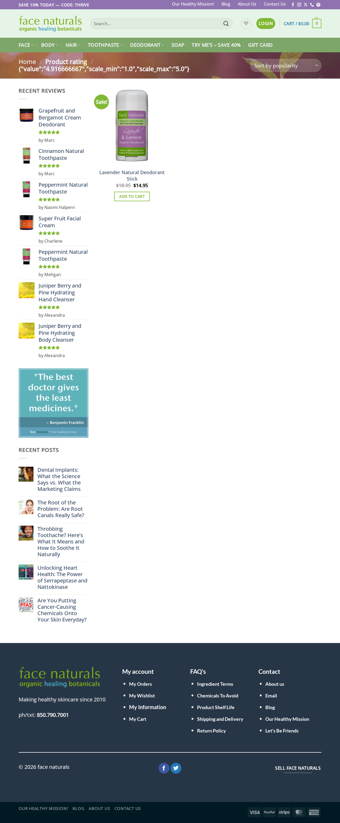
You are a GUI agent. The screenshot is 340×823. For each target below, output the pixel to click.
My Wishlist (142, 695)
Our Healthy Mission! (193, 4)
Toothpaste (103, 45)
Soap (178, 45)
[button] (265, 23)
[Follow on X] (306, 5)
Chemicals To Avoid (217, 695)
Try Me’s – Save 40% (216, 45)
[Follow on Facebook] (293, 5)
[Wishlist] (246, 23)
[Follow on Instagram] (299, 5)
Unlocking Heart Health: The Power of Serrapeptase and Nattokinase (62, 577)
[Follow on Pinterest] (318, 5)
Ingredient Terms (215, 684)
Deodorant (145, 45)
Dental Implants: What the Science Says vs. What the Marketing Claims (59, 479)
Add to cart (132, 196)
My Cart (137, 719)
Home (27, 61)
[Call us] (312, 5)
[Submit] (226, 23)
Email (271, 695)
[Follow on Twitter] (176, 768)
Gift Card (260, 45)
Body (47, 45)
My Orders (140, 684)
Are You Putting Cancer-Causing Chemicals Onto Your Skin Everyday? (62, 610)
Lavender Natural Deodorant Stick (132, 175)
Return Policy (211, 731)
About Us (247, 4)
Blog (226, 4)
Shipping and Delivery (220, 719)
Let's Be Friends (282, 731)
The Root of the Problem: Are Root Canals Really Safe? (60, 508)
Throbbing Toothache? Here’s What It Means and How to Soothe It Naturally (60, 542)
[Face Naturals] (50, 24)
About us (274, 684)
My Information (147, 707)
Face (24, 45)
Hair (71, 45)
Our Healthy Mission (287, 719)
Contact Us (275, 4)
